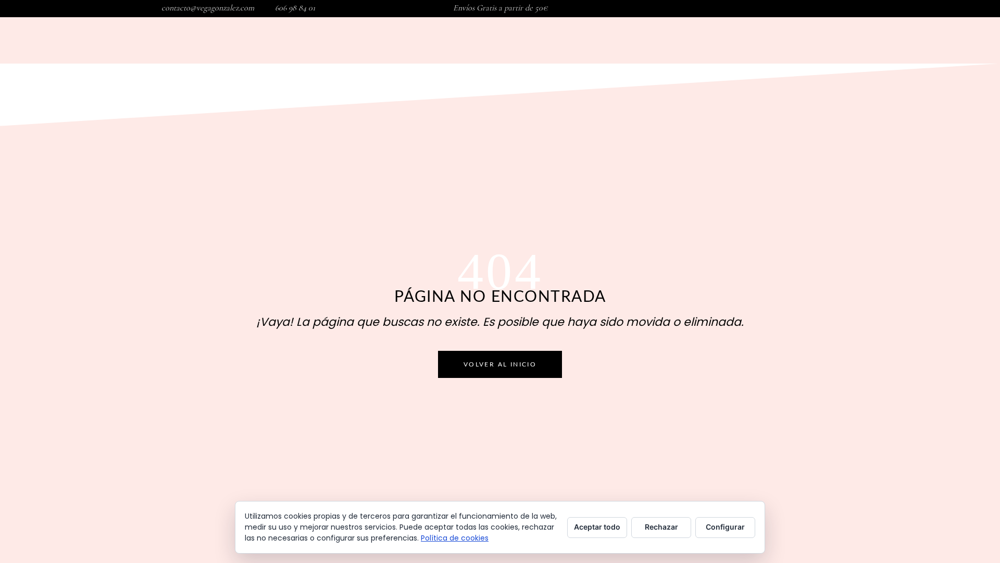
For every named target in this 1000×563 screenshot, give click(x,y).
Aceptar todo (597, 526)
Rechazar (661, 526)
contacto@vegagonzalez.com (207, 8)
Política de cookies (455, 538)
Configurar (725, 526)
